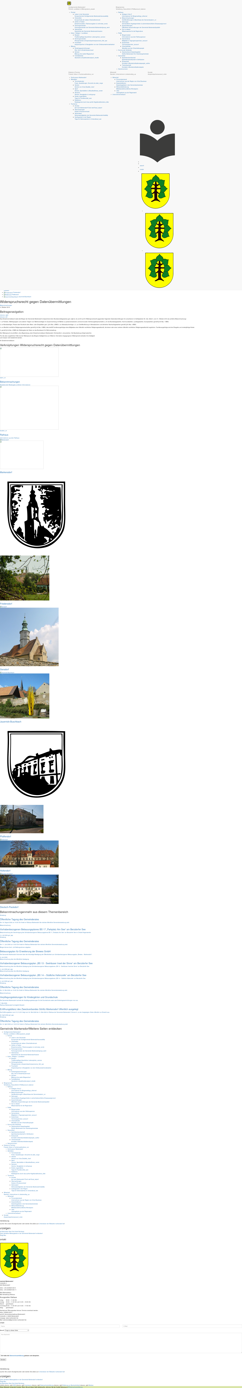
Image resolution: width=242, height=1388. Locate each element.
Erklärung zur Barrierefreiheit (71, 1385)
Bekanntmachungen (6, 305)
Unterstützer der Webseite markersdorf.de (51, 1224)
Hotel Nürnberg (19, 1231)
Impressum (28, 1385)
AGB (14, 1385)
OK (68, 1387)
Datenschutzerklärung (17, 1355)
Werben (91, 1385)
